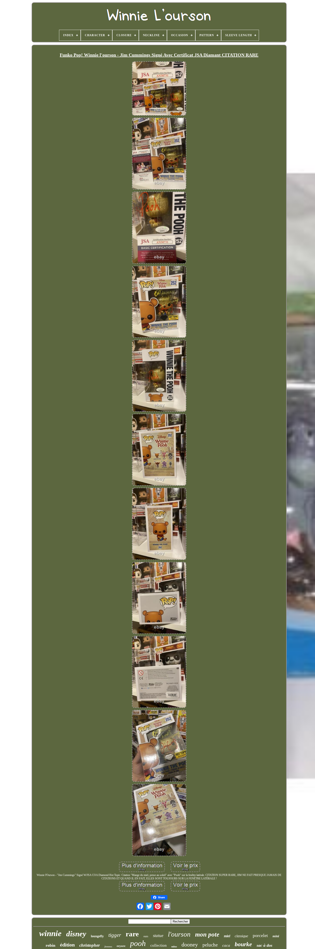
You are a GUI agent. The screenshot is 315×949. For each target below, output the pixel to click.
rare (132, 934)
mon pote (207, 934)
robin (50, 945)
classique (241, 936)
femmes (108, 946)
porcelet (260, 935)
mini (276, 936)
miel (227, 936)
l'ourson (179, 934)
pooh (138, 943)
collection (158, 945)
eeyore (121, 946)
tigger (114, 935)
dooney (189, 945)
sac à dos (264, 945)
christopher (89, 945)
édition (67, 945)
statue (158, 935)
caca (226, 945)
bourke (243, 944)
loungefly (97, 936)
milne (174, 946)
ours (145, 936)
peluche (210, 945)
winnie (50, 933)
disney (76, 934)
